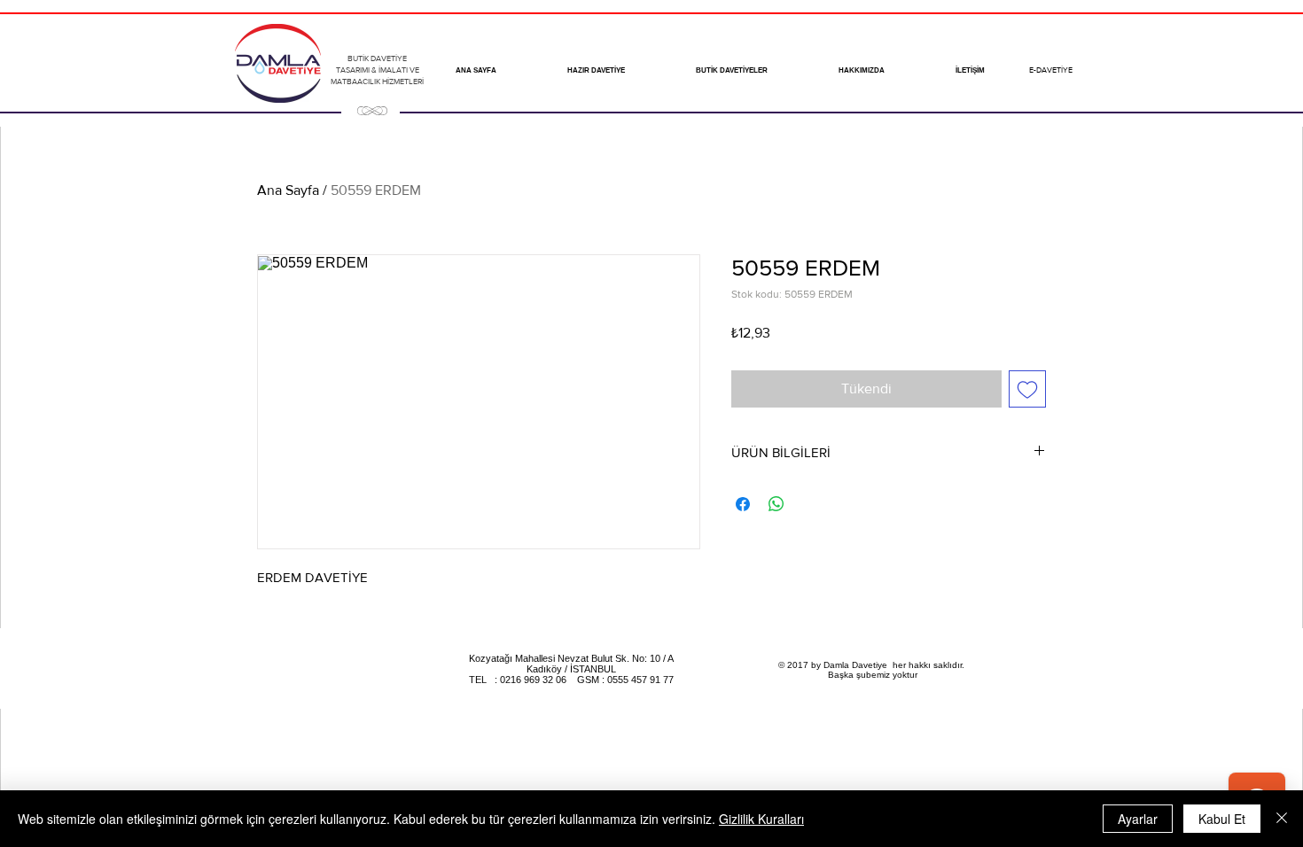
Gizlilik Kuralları (761, 819)
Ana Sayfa (288, 190)
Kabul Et (1221, 819)
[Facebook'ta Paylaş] (742, 504)
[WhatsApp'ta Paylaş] (776, 504)
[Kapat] (1281, 818)
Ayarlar (1138, 819)
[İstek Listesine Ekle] (1027, 389)
